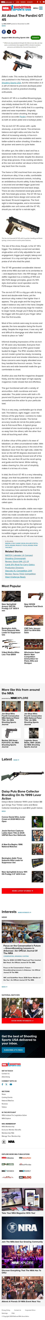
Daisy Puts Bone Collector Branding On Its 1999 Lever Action (21, 795)
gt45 (13, 543)
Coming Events (7, 1097)
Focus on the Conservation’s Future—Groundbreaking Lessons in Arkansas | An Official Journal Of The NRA (22, 949)
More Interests (23, 912)
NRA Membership (8, 1126)
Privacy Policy (6, 1310)
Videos (4, 1107)
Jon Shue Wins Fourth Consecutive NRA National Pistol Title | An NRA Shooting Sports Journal (10, 719)
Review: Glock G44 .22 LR (17, 561)
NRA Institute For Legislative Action (14, 1115)
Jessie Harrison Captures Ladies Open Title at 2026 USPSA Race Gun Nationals (14, 832)
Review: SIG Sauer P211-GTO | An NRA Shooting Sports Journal (10, 743)
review (30, 545)
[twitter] (9, 30)
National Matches (11, 995)
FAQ (13, 1313)
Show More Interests (27, 1020)
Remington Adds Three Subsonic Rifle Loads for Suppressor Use (12, 860)
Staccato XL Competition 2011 (18, 570)
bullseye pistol (32, 543)
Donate (30, 2)
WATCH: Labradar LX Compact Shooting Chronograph (19, 557)
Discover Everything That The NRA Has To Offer (21, 1271)
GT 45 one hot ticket (33, 536)
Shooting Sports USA (11, 82)
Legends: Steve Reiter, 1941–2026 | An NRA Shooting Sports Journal (32, 743)
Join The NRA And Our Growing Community (22, 1241)
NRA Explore (6, 1118)
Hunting (25, 956)
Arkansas (18, 956)
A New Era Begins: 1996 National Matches (12, 845)
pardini (7, 543)
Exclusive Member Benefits (11, 1130)
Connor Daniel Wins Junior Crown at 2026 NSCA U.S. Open (13, 819)
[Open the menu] (41, 8)
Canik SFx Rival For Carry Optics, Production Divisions (20, 566)
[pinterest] (14, 30)
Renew (23, 2)
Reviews (5, 1104)
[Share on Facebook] (3, 30)
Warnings (5, 1313)
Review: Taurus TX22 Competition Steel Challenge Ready (20, 575)
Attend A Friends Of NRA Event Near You (21, 1301)
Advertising (6, 1077)
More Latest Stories (27, 890)
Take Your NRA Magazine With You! (18, 1213)
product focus (21, 545)
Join (17, 2)
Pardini (23, 116)
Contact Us (6, 1073)
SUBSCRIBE (13, 1050)
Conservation (8, 956)
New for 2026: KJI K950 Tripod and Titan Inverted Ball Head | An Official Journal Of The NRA (22, 961)
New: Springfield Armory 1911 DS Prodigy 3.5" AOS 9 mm (14, 873)
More (15, 760)
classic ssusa (20, 543)
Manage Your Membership (11, 1136)
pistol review (10, 545)
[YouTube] (44, 2)
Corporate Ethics (30, 1310)
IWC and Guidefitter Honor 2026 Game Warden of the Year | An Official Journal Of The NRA (21, 978)
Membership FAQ (8, 1133)
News (4, 26)
